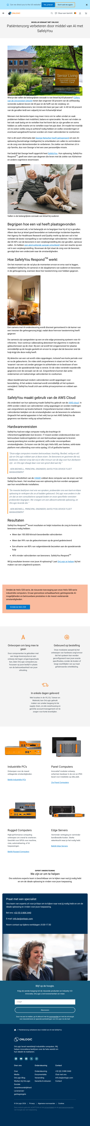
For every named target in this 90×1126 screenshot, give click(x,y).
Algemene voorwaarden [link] (46, 1103)
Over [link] (16, 1071)
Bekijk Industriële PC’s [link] (17, 779)
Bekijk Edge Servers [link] (59, 846)
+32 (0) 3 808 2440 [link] (22, 912)
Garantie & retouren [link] (43, 1081)
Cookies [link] (61, 1103)
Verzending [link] (39, 1077)
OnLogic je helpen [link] (66, 561)
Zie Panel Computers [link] (60, 782)
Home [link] (15, 1030)
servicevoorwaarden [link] (66, 1107)
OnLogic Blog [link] (19, 1077)
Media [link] (16, 1074)
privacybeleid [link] (49, 1107)
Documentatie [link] (41, 1074)
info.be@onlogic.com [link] (23, 918)
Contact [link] (58, 1081)
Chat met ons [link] (60, 1074)
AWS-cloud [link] (74, 402)
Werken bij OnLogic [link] (22, 1081)
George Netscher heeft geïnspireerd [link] (52, 138)
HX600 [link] (37, 478)
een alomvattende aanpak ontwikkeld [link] (42, 245)
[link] (14, 13)
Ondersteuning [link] (41, 1071)
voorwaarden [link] (54, 1016)
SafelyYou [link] (52, 153)
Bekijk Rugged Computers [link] (18, 851)
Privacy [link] (32, 1103)
